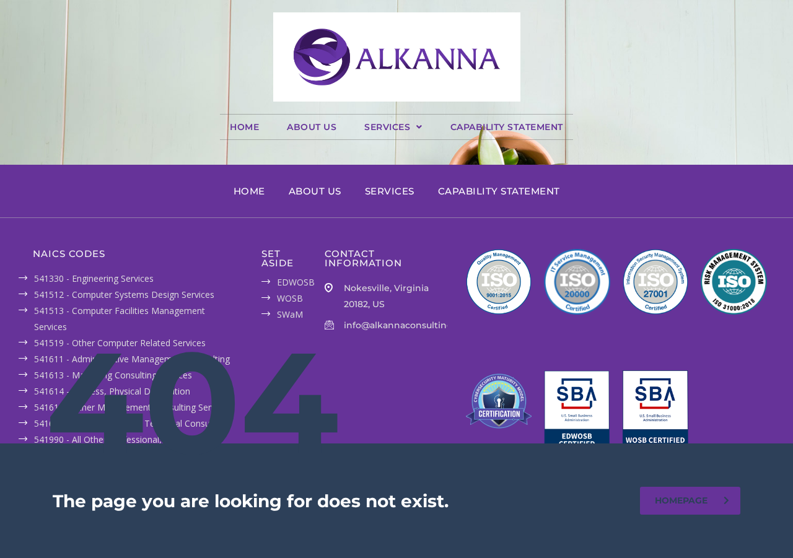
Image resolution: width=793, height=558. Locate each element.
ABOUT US (311, 127)
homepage (681, 500)
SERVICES (387, 127)
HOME (244, 127)
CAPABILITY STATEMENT (506, 127)
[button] (393, 127)
